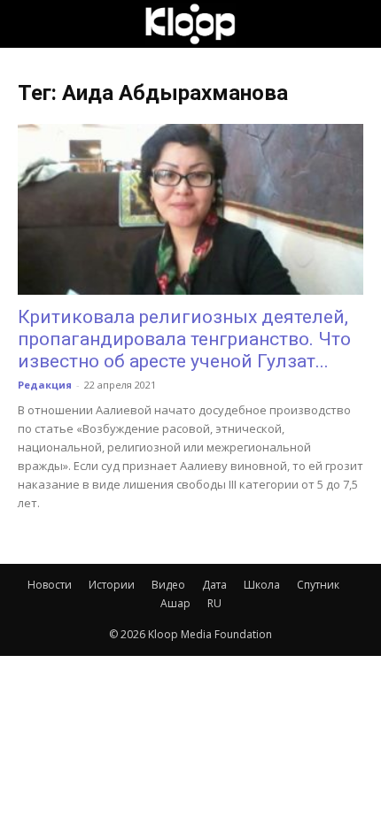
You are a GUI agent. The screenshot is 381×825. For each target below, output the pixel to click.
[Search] (356, 24)
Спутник (318, 584)
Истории (112, 584)
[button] (30, 24)
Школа (262, 584)
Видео (168, 584)
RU (214, 603)
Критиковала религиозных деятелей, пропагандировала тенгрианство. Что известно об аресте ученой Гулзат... (184, 339)
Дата (214, 584)
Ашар (175, 603)
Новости (49, 584)
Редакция (45, 384)
